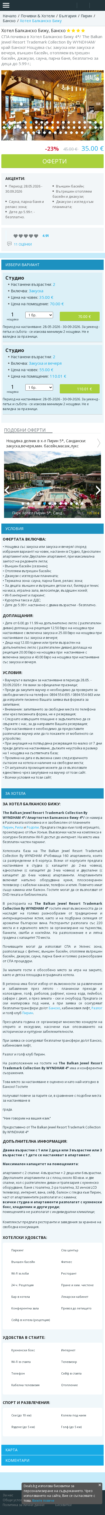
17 (90, 122)
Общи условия (14, 1500)
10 (52, 122)
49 (76, 132)
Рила (19, 827)
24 (25, 127)
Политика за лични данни (23, 1505)
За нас (8, 1495)
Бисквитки (63, 1505)
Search (70, 5)
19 (101, 122)
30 (58, 127)
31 (63, 127)
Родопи (33, 827)
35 (84, 127)
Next (98, 492)
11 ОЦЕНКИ (23, 244)
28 (47, 127)
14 (74, 122)
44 (49, 132)
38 (101, 127)
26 (36, 127)
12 (63, 122)
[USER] (84, 6)
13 (68, 122)
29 (52, 127)
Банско (54, 1008)
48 (71, 132)
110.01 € (84, 388)
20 (4, 127)
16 (84, 122)
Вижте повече (43, 1500)
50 (82, 132)
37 (95, 127)
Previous (6, 492)
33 (74, 127)
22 (14, 127)
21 (9, 127)
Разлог (97, 1008)
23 (20, 127)
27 (41, 127)
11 (58, 122)
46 (60, 132)
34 (79, 127)
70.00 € (84, 316)
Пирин (8, 827)
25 (31, 127)
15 (79, 122)
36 (90, 127)
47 (66, 132)
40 (28, 132)
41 (33, 132)
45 (55, 132)
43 (44, 132)
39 (23, 132)
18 (95, 122)
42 (39, 132)
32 (68, 127)
